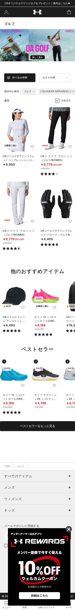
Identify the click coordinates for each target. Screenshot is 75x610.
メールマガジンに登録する (21, 526)
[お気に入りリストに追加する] (32, 147)
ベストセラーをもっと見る (37, 426)
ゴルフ (20, 466)
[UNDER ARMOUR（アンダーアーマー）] (37, 12)
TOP (7, 466)
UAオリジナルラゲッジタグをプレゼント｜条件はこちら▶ (38, 3)
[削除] (33, 91)
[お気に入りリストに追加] (23, 307)
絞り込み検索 (19, 77)
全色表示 (66, 100)
